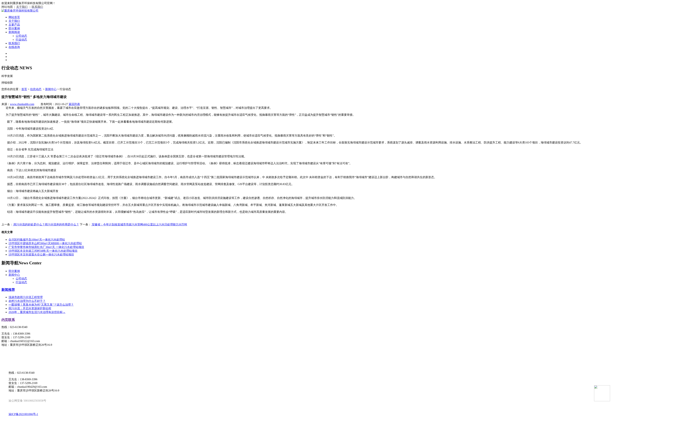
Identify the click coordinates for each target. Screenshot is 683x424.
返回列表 (74, 104)
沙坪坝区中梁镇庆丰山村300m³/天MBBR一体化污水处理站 (45, 243)
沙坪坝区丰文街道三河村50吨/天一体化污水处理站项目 (43, 250)
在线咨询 (14, 47)
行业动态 (21, 39)
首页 (24, 89)
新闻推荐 (8, 290)
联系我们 (14, 43)
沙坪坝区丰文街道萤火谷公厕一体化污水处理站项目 (41, 254)
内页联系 (8, 320)
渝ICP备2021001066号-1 (23, 414)
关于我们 (14, 20)
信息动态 (35, 89)
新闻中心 (51, 89)
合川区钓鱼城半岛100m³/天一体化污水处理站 (37, 239)
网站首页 (14, 17)
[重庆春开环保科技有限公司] (19, 10)
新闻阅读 (14, 32)
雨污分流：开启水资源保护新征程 (30, 308)
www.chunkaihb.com (22, 104)
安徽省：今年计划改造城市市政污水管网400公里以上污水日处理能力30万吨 (139, 224)
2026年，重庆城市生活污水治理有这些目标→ (37, 312)
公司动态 (21, 35)
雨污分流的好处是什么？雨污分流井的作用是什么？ (46, 224)
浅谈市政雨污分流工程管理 (26, 297)
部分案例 (14, 28)
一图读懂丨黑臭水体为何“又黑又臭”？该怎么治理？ (41, 304)
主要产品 (14, 24)
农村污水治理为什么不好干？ (27, 300)
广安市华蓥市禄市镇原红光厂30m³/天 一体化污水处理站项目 (46, 247)
